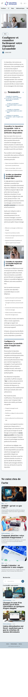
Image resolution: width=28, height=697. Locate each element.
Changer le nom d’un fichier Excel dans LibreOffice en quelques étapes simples (13, 605)
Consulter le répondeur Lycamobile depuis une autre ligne (14, 111)
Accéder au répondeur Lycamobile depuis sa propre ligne (14, 105)
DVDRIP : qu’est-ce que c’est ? (11, 507)
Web (5, 33)
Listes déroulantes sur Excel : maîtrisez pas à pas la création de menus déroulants (13, 629)
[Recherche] (21, 3)
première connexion (9, 205)
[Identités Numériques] (10, 3)
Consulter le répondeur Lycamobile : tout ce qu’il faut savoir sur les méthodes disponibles (13, 98)
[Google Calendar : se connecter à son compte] (14, 553)
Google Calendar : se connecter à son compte (12, 566)
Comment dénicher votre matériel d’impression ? (12, 537)
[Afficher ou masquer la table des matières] (22, 92)
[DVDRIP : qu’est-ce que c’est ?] (14, 493)
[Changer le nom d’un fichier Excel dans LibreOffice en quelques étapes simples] (14, 592)
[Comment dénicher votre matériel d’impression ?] (14, 523)
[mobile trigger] (2, 3)
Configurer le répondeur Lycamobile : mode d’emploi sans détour (14, 117)
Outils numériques (5, 533)
